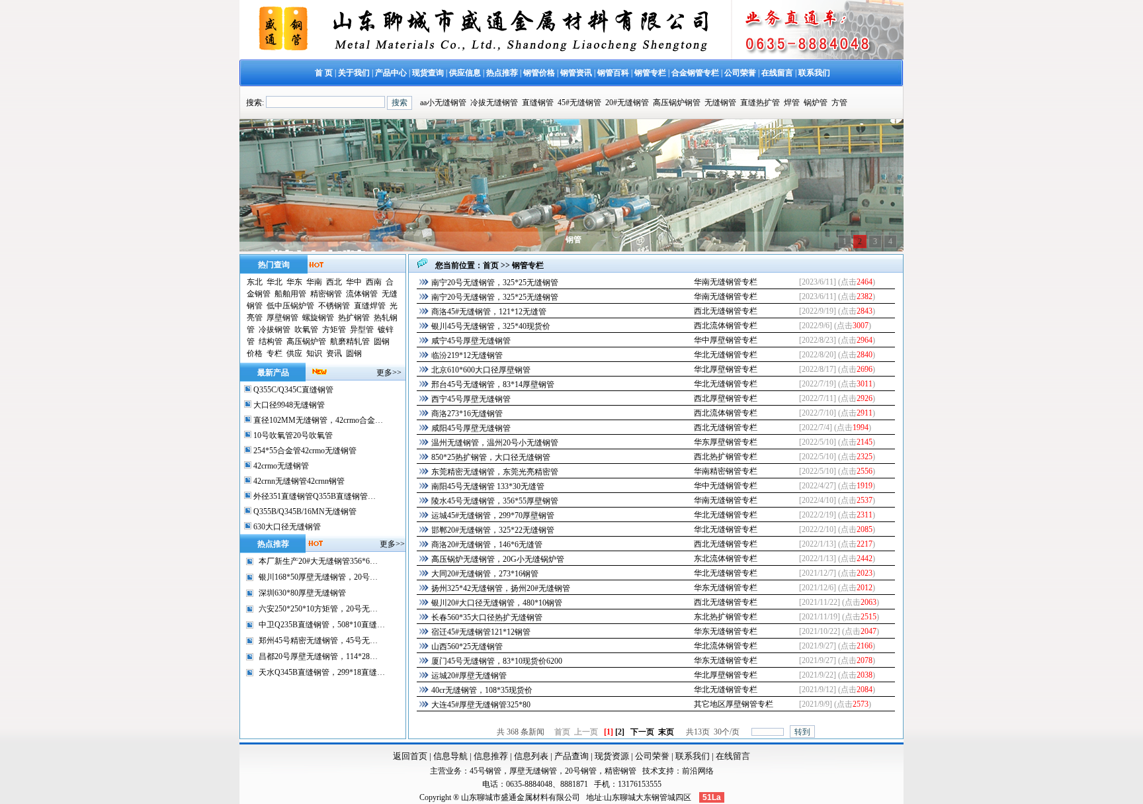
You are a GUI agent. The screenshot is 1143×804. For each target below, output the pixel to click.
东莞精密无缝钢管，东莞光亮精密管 (494, 471)
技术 (650, 771)
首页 (491, 265)
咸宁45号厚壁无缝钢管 (471, 340)
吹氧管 (306, 329)
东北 (255, 282)
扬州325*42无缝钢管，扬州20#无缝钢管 (500, 588)
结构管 (270, 341)
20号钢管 (581, 771)
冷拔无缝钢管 (494, 102)
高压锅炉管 (306, 341)
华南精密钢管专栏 (725, 471)
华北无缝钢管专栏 (725, 354)
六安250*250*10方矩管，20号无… (318, 608)
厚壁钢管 (282, 317)
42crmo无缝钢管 (280, 465)
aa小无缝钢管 (443, 102)
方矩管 (334, 329)
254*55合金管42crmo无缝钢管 (304, 450)
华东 (294, 282)
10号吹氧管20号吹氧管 (292, 435)
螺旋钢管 (318, 317)
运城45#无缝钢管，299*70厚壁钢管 (492, 515)
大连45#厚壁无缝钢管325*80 (480, 704)
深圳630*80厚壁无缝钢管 (302, 593)
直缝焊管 (370, 305)
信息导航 (450, 756)
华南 (314, 282)
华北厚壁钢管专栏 (725, 369)
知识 (314, 353)
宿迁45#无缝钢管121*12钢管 (480, 632)
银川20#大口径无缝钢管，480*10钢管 (496, 602)
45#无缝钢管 (579, 102)
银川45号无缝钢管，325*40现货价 (490, 326)
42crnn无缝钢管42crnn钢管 (298, 481)
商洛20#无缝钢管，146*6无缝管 (486, 544)
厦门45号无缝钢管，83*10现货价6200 (496, 661)
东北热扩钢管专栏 (725, 616)
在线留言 (733, 756)
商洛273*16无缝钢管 (467, 413)
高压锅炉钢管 (676, 102)
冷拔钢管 (274, 329)
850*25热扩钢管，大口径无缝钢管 (490, 457)
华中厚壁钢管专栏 (725, 340)
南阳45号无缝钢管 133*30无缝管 (487, 486)
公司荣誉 (652, 756)
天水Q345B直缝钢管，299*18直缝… (322, 672)
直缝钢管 (538, 102)
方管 (839, 102)
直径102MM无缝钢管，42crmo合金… (317, 420)
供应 (294, 353)
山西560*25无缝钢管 (467, 646)
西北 (334, 282)
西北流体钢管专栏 (725, 325)
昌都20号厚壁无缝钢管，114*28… (318, 656)
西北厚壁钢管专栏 (725, 398)
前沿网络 (698, 771)
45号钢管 (485, 771)
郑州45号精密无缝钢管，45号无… (318, 640)
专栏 (274, 353)
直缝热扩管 (760, 102)
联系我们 (692, 756)
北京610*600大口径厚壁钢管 (480, 370)
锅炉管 (815, 102)
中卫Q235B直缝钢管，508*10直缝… (322, 624)
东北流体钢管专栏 (725, 558)
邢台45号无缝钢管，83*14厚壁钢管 (492, 384)
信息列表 (531, 756)
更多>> (389, 372)
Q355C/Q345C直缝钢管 (292, 389)
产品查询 (571, 756)
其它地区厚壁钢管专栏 (733, 704)
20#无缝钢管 (627, 102)
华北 (274, 282)
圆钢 (382, 341)
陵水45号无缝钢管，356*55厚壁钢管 (494, 501)
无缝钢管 (720, 102)
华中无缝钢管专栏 (725, 485)
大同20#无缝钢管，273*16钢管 (484, 573)
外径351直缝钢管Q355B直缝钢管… (313, 496)
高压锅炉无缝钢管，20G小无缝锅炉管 (497, 559)
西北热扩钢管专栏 (725, 456)
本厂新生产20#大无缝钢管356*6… (318, 561)
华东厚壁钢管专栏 (725, 442)
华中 (354, 282)
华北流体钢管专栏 (725, 645)
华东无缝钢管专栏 (725, 587)
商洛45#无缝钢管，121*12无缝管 (488, 311)
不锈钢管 (334, 305)
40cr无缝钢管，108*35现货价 (481, 690)
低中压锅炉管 (290, 305)
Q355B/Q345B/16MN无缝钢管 (304, 511)
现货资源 (612, 756)
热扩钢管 (354, 317)
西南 (374, 282)
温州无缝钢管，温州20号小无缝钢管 (494, 442)
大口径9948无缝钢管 (288, 405)
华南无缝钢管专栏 (725, 282)
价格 (255, 353)
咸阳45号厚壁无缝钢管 (471, 428)
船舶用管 (290, 293)
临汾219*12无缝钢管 (467, 355)
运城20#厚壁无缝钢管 (469, 675)
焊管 (792, 102)
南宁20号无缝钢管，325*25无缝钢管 (494, 282)
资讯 (334, 353)
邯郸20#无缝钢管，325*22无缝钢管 (492, 530)
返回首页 (410, 756)
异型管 (362, 329)
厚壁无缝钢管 (533, 771)
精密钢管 (326, 293)
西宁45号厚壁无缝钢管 (471, 399)
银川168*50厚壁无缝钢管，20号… (318, 577)
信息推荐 (491, 756)
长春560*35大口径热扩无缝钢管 (486, 617)
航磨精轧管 (350, 341)
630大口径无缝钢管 (286, 526)
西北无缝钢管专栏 (725, 311)
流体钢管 (362, 293)
